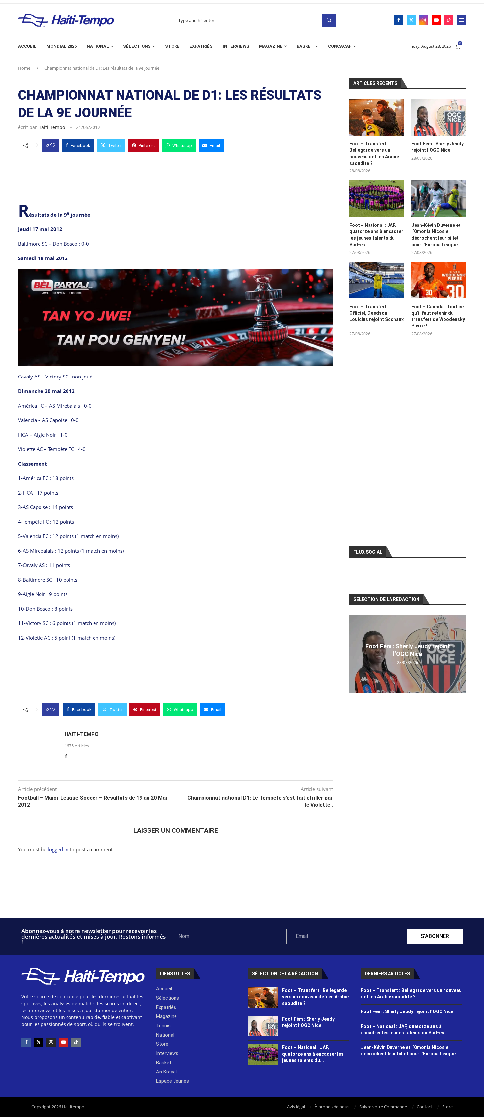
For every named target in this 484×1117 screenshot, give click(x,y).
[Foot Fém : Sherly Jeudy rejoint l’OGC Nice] (438, 117)
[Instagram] (423, 20)
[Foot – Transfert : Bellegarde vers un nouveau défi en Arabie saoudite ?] (376, 117)
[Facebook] (398, 20)
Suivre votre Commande (383, 1107)
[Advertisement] (175, 176)
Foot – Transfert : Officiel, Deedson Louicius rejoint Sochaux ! (376, 316)
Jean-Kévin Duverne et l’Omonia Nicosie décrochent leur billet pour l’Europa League (436, 235)
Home (24, 68)
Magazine (270, 46)
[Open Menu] (461, 20)
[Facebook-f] (26, 1042)
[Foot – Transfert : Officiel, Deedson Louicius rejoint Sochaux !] (376, 280)
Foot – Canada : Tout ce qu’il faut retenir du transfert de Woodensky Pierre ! (438, 316)
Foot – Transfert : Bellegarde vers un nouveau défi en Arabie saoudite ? (374, 153)
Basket (305, 46)
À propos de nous (332, 1107)
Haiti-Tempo (51, 127)
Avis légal (296, 1107)
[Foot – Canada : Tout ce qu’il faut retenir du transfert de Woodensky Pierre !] (438, 280)
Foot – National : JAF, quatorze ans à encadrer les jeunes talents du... (313, 1054)
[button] (355, 653)
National (98, 46)
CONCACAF (340, 46)
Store (172, 46)
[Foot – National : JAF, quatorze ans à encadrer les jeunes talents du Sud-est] (376, 198)
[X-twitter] (38, 1042)
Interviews (236, 46)
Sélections (137, 46)
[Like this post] (52, 145)
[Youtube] (436, 20)
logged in (58, 849)
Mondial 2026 (61, 46)
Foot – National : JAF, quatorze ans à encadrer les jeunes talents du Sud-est (376, 235)
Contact (424, 1107)
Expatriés (201, 46)
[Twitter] (411, 20)
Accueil (27, 46)
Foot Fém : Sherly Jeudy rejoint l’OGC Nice (437, 147)
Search (329, 20)
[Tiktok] (448, 20)
